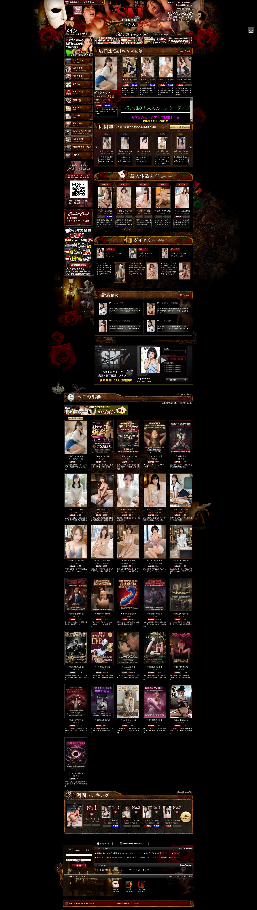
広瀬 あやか (180, 561)
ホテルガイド (133, 857)
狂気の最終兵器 (76, 667)
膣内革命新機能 (154, 720)
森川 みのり (162, 211)
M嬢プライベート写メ (150, 857)
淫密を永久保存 (102, 720)
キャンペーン (137, 853)
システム (124, 853)
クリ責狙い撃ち (102, 667)
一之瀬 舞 (110, 820)
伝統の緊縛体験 (180, 720)
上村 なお (147, 79)
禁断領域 (181, 456)
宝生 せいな (130, 820)
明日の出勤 (113, 853)
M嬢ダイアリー (163, 853)
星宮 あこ (129, 79)
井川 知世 (127, 561)
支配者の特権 (181, 667)
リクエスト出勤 (154, 456)
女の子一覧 (150, 853)
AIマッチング (102, 456)
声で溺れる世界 (76, 614)
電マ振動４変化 (154, 667)
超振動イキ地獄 (154, 614)
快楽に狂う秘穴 (76, 720)
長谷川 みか (123, 151)
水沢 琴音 (160, 151)
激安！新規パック (128, 456)
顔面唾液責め (128, 667)
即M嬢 (164, 857)
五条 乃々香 (90, 819)
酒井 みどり (142, 151)
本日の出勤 (101, 853)
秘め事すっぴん (128, 720)
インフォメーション (133, 870)
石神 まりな (75, 561)
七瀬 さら (143, 211)
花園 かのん (123, 211)
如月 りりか (101, 100)
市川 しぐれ (113, 253)
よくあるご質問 (102, 870)
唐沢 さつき (165, 79)
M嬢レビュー (178, 853)
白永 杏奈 (183, 79)
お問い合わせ (117, 870)
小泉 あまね (181, 211)
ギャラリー (101, 857)
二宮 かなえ (153, 561)
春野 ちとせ (179, 151)
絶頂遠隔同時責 (128, 614)
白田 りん (75, 509)
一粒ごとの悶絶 (76, 773)
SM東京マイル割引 (116, 857)
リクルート (149, 870)
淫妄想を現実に (180, 614)
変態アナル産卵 (102, 614)
